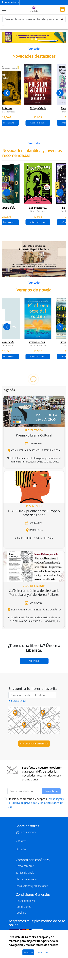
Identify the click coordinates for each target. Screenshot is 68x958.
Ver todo (34, 48)
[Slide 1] (32, 39)
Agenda (9, 390)
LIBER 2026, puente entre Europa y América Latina (34, 513)
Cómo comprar (25, 866)
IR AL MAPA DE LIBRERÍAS (34, 743)
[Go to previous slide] (6, 93)
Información (9, 2)
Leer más (42, 952)
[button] (3, 37)
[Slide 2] (36, 39)
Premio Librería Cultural (34, 435)
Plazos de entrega (26, 879)
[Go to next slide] (60, 93)
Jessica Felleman (38, 345)
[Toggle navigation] (4, 9)
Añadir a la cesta (38, 122)
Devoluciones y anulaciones (32, 886)
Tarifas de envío (25, 872)
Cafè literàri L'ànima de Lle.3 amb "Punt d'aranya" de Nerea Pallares (34, 592)
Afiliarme (34, 660)
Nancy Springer (37, 210)
